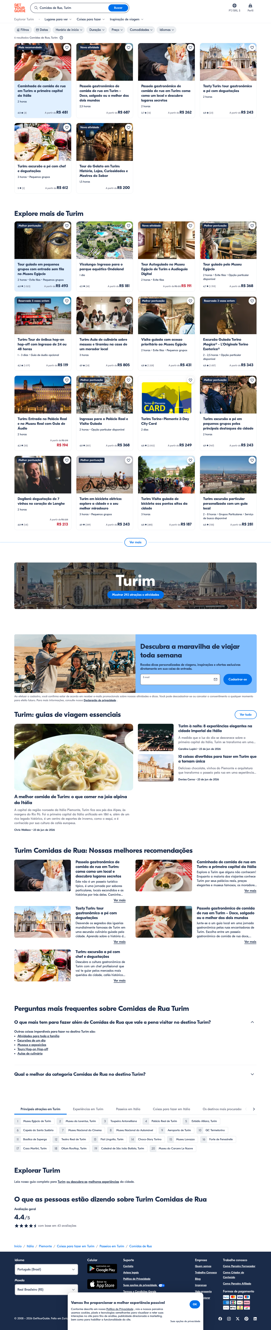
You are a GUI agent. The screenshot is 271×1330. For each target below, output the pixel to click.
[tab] (40, 1109)
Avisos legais (131, 1272)
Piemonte (45, 1246)
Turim (61, 1182)
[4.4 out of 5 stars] (26, 1225)
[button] (42, 80)
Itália (30, 1246)
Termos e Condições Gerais (139, 1291)
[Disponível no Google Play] (102, 1269)
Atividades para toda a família (38, 1036)
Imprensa (201, 1285)
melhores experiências (103, 1182)
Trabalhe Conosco (206, 1272)
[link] (42, 80)
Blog (198, 1279)
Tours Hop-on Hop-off (32, 1049)
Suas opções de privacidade (140, 1285)
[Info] (61, 37)
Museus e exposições (31, 1045)
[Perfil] (250, 5)
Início (18, 1246)
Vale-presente (203, 1291)
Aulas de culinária (29, 1053)
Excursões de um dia (31, 1040)
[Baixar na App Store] (102, 1284)
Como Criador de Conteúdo (233, 1275)
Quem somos (203, 1266)
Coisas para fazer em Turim (75, 1246)
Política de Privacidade (136, 1279)
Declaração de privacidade (100, 700)
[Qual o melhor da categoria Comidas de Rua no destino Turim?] (252, 1074)
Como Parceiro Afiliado (237, 1283)
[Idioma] (234, 5)
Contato (128, 1266)
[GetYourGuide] (19, 8)
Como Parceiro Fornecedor (239, 1266)
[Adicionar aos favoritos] (66, 47)
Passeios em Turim (112, 1246)
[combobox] (69, 8)
